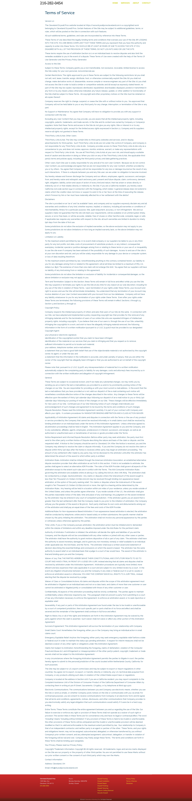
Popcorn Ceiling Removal (105, 790)
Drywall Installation (103, 781)
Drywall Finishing (103, 786)
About (136, 3)
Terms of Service (131, 781)
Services (125, 3)
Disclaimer (129, 783)
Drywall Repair (102, 783)
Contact (146, 3)
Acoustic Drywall (103, 793)
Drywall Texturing (103, 788)
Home (115, 3)
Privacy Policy (130, 779)
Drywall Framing (103, 779)
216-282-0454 (44, 786)
